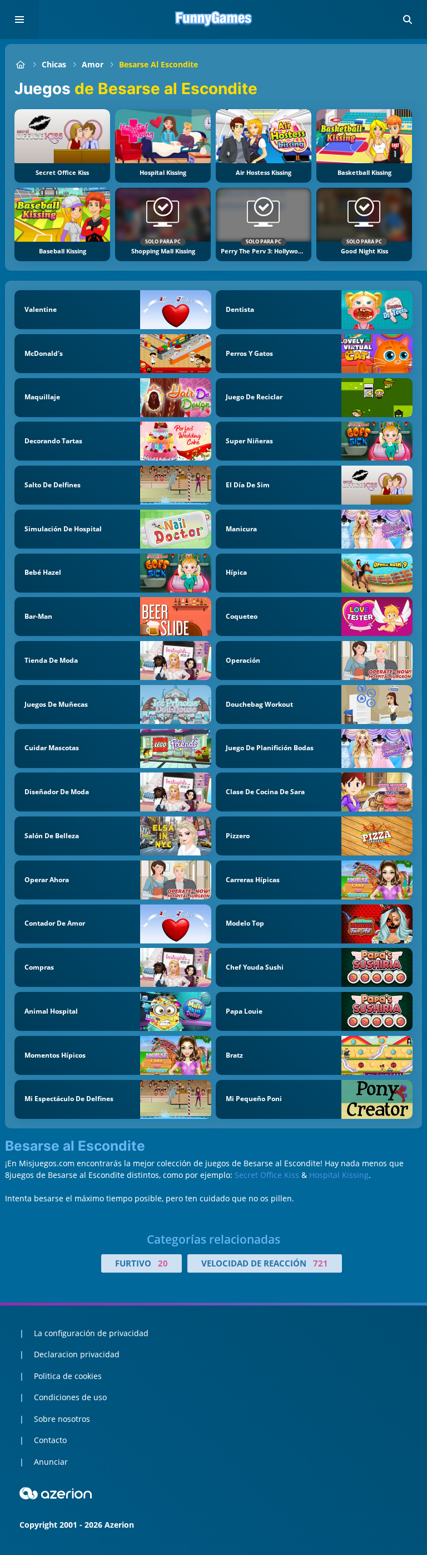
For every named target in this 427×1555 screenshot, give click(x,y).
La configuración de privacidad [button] (91, 1333)
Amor (92, 64)
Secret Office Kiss (267, 1175)
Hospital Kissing (339, 1175)
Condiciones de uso (70, 1397)
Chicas (54, 64)
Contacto (50, 1440)
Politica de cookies (68, 1376)
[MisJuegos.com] (20, 64)
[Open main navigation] (19, 19)
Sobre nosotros (62, 1419)
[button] (407, 19)
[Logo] (213, 19)
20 (163, 1263)
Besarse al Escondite (158, 64)
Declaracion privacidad (77, 1354)
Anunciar (51, 1461)
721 (320, 1263)
